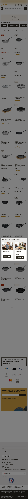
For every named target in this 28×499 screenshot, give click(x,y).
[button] (7, 251)
